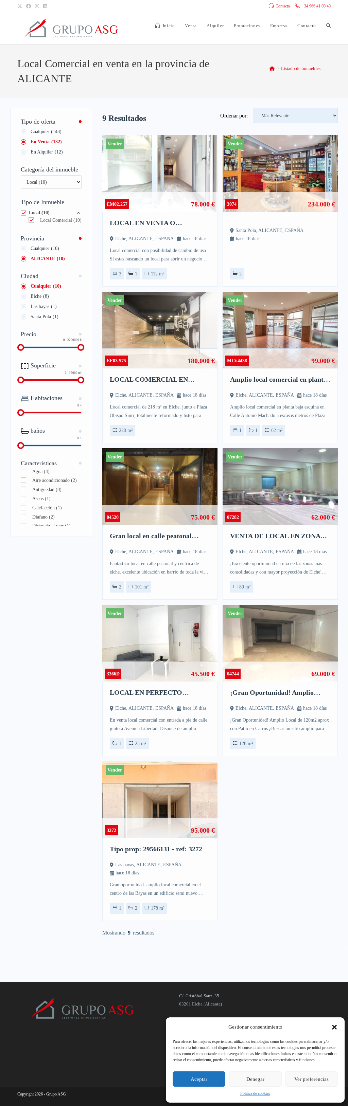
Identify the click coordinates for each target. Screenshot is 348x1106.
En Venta (46, 141)
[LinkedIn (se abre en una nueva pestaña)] (45, 6)
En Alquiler (47, 152)
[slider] (20, 347)
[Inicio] (272, 68)
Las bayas (44, 306)
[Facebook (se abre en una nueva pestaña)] (28, 6)
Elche (40, 296)
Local (39, 212)
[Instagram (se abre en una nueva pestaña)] (37, 6)
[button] (334, 1027)
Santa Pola (44, 316)
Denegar (255, 1079)
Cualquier (46, 131)
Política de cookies (255, 1093)
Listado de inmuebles (300, 68)
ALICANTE (48, 258)
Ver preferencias (311, 1079)
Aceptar (199, 1079)
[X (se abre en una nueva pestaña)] (20, 6)
